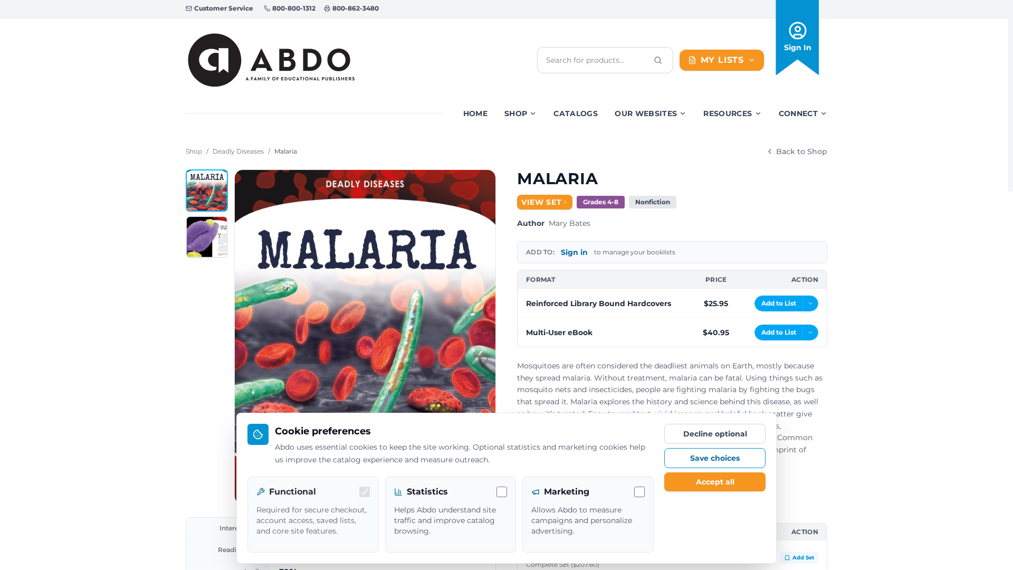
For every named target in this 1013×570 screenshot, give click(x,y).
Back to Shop (801, 151)
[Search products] (658, 60)
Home (475, 113)
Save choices (715, 458)
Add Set (803, 557)
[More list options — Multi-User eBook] (810, 332)
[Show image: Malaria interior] (207, 237)
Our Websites (646, 113)
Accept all (715, 482)
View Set (541, 202)
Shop (515, 113)
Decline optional (715, 434)
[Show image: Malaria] (207, 190)
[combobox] (596, 60)
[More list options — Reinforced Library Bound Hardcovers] (810, 303)
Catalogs (575, 113)
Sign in (574, 252)
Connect (798, 113)
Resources (727, 113)
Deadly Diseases (238, 151)
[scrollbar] (1010, 96)
